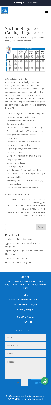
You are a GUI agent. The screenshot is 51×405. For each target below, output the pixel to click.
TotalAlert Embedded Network (18, 239)
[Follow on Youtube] (31, 322)
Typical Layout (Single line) (16, 258)
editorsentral (13, 37)
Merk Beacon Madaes (21, 40)
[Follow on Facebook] (20, 322)
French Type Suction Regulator (18, 262)
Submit (38, 383)
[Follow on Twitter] (25, 322)
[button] (44, 381)
